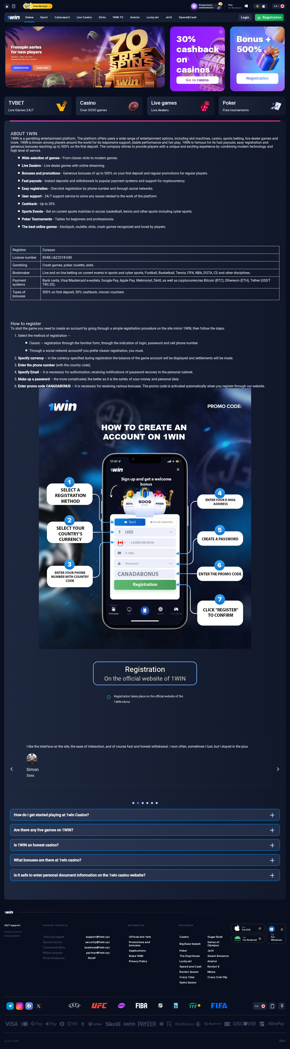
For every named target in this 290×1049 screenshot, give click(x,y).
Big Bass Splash (190, 943)
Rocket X (213, 966)
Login (245, 17)
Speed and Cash (190, 966)
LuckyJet (185, 961)
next (277, 769)
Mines (211, 971)
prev (12, 769)
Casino (184, 936)
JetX (210, 950)
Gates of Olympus (213, 944)
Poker (183, 950)
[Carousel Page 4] (147, 803)
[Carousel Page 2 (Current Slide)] (138, 803)
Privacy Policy (138, 961)
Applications (137, 950)
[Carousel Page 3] (143, 803)
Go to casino (197, 80)
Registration (257, 78)
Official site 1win (140, 936)
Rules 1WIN (136, 956)
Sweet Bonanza (218, 956)
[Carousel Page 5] (152, 803)
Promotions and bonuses (139, 944)
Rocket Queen (188, 971)
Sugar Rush (215, 936)
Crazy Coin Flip (217, 977)
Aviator (212, 961)
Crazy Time (186, 977)
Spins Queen (187, 982)
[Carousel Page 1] (133, 803)
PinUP (92, 958)
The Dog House (189, 956)
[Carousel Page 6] (157, 803)
